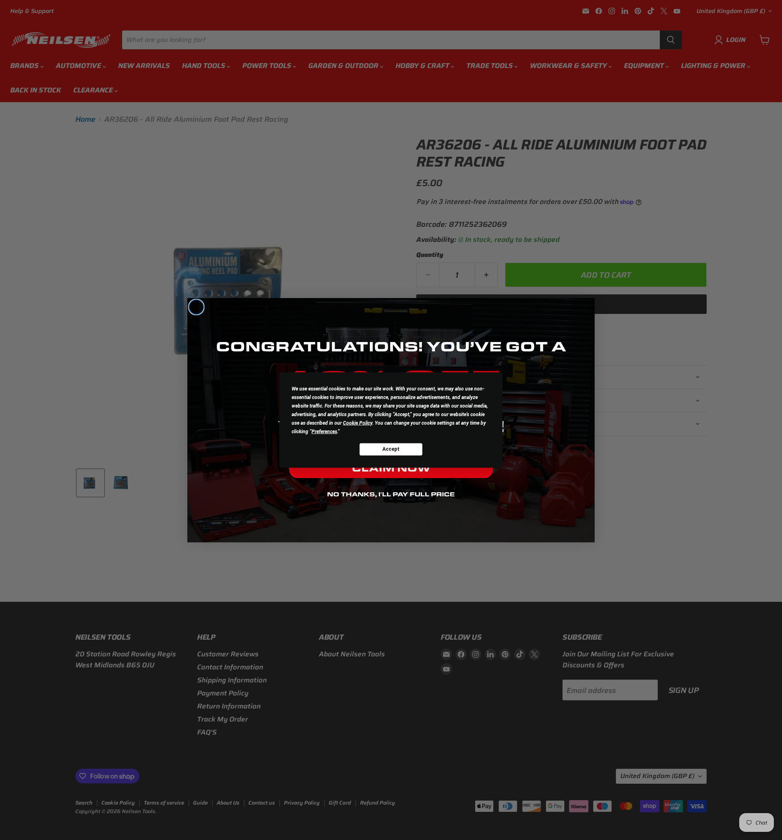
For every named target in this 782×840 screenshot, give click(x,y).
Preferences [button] (324, 431)
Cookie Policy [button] (357, 422)
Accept (391, 449)
